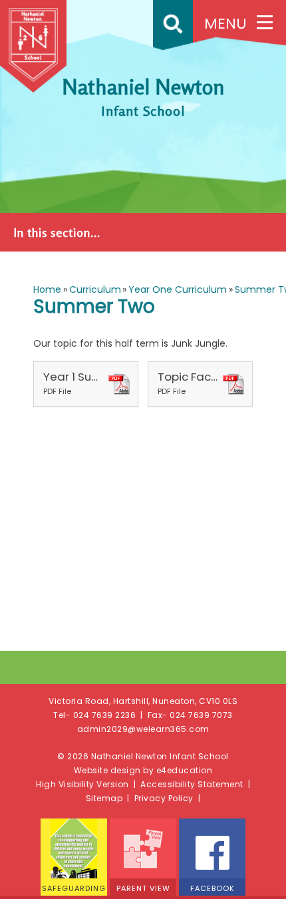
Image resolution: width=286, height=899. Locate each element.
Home (47, 289)
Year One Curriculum (177, 289)
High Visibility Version (82, 784)
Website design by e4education (143, 770)
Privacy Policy (164, 798)
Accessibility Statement (191, 784)
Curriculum (95, 289)
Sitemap (104, 798)
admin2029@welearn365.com (143, 729)
